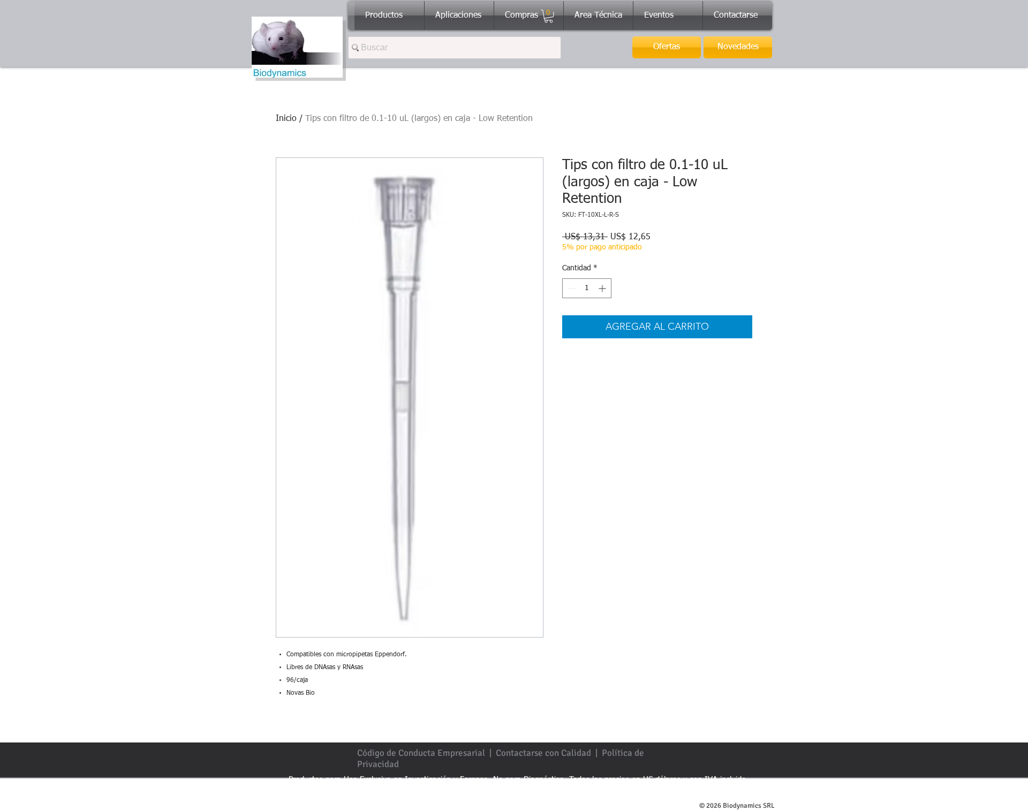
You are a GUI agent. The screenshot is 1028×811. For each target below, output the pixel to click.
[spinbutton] (586, 288)
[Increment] (603, 288)
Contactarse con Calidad (543, 753)
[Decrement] (570, 288)
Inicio (286, 119)
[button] (548, 16)
